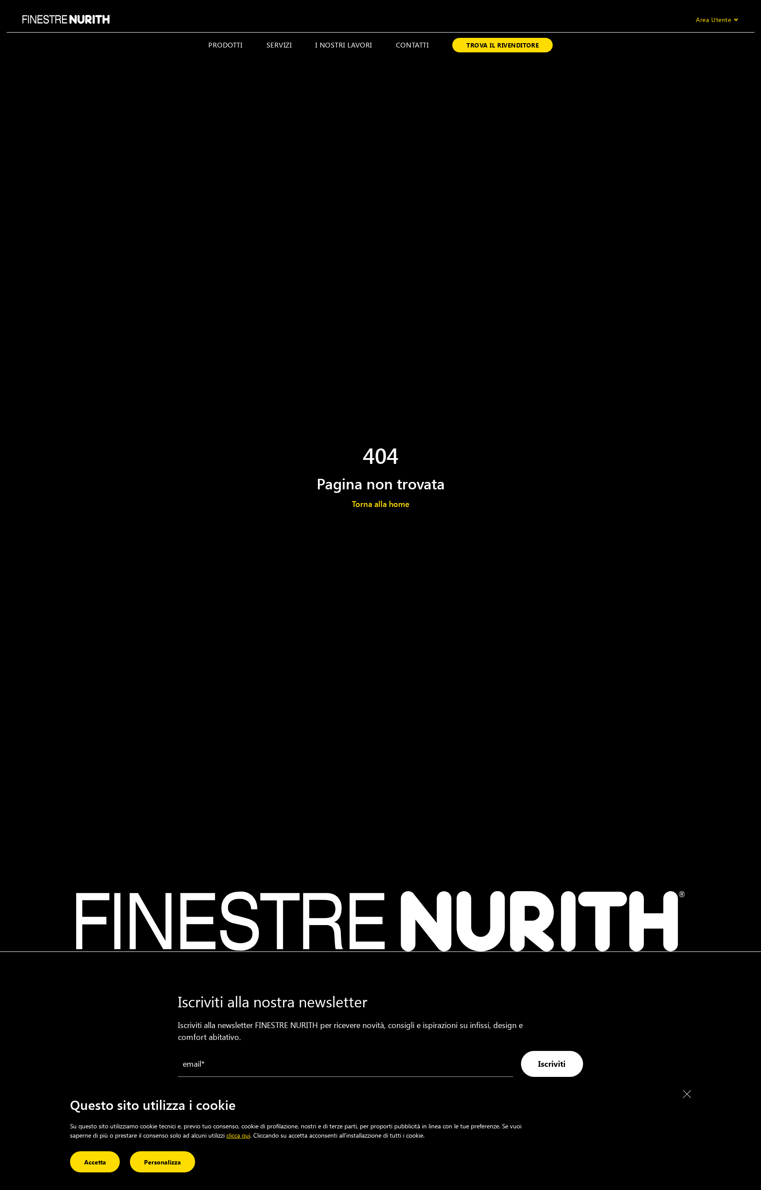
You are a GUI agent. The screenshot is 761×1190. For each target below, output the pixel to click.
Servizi (279, 44)
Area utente (713, 19)
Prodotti (225, 44)
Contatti (412, 44)
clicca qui (238, 1135)
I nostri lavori (343, 44)
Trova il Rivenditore (502, 44)
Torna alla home (381, 504)
